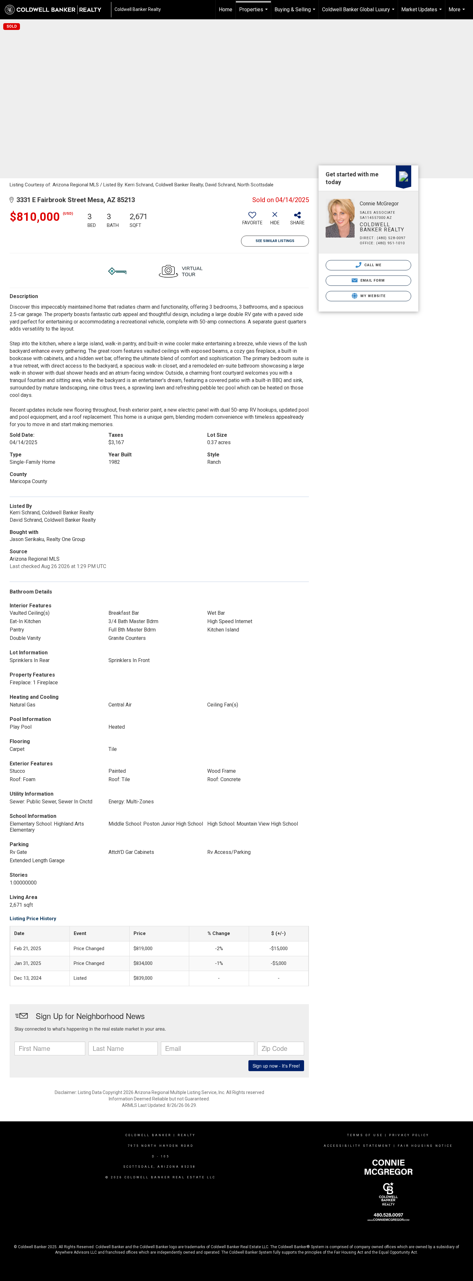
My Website (372, 296)
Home (225, 9)
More (458, 12)
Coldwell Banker (148, 1135)
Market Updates (422, 12)
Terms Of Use (365, 1135)
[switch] (252, 220)
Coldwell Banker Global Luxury (359, 12)
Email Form (372, 280)
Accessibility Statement (358, 1145)
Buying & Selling (295, 12)
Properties (254, 12)
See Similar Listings (274, 241)
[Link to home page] (56, 9)
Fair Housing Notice (425, 1145)
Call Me (372, 265)
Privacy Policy (409, 1135)
